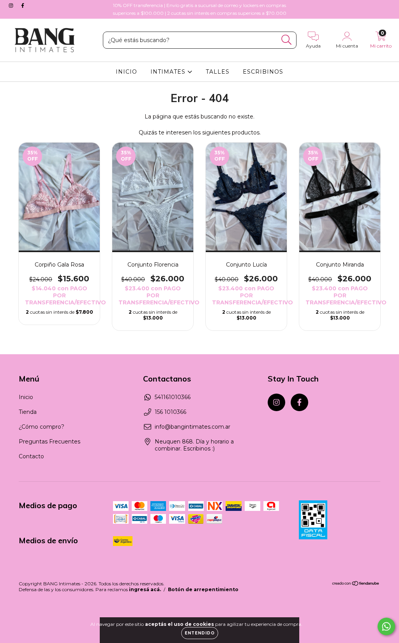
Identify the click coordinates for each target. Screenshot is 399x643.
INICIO (126, 71)
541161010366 (173, 397)
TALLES (218, 71)
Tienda (28, 411)
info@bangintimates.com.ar (192, 426)
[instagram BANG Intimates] (12, 5)
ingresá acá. (145, 589)
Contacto (31, 456)
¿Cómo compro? (41, 426)
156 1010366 (170, 411)
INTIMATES (168, 71)
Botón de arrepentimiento (203, 589)
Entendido (200, 633)
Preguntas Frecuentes (49, 441)
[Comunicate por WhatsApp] (386, 626)
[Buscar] (286, 40)
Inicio (26, 397)
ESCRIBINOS (263, 71)
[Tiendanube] (356, 584)
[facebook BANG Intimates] (23, 5)
